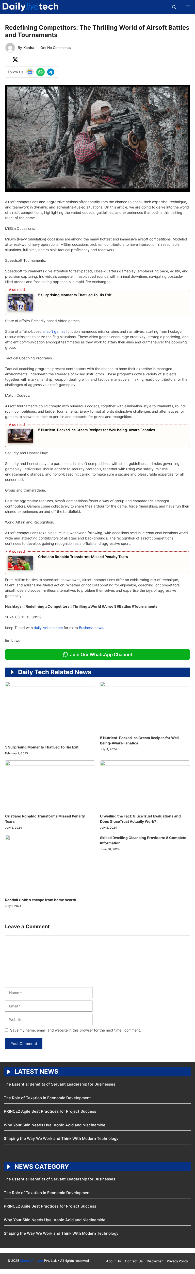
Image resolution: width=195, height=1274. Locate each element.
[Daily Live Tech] (30, 7)
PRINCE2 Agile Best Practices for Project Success (50, 1111)
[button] (174, 7)
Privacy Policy (177, 1261)
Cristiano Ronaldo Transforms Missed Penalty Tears (83, 556)
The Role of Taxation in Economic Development (48, 1097)
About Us (113, 1261)
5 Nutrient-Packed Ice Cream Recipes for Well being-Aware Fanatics (96, 430)
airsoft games (54, 331)
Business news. (91, 627)
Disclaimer (155, 1261)
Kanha (28, 47)
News (15, 640)
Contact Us (134, 1261)
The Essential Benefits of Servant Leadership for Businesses (60, 1084)
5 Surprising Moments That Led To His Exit (74, 295)
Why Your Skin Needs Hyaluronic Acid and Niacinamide (54, 1125)
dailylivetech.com (48, 627)
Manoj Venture (31, 1261)
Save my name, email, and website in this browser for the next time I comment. (75, 1030)
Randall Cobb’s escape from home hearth (40, 900)
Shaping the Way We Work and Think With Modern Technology (61, 1138)
